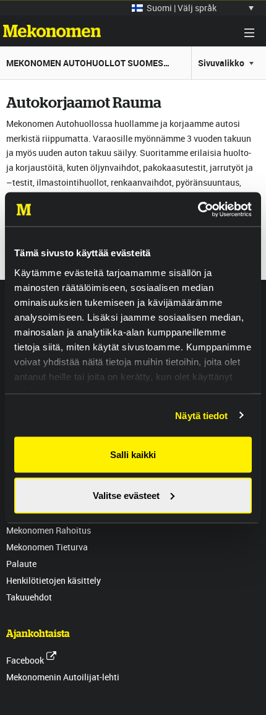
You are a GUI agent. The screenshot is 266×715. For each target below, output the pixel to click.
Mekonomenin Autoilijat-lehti (62, 677)
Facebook (25, 660)
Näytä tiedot (201, 415)
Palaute (21, 564)
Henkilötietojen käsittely (53, 580)
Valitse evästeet (126, 495)
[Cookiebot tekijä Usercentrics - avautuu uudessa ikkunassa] (198, 209)
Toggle (249, 32)
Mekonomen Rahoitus (48, 530)
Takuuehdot (29, 597)
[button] (193, 7)
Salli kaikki (133, 454)
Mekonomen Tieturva (47, 547)
